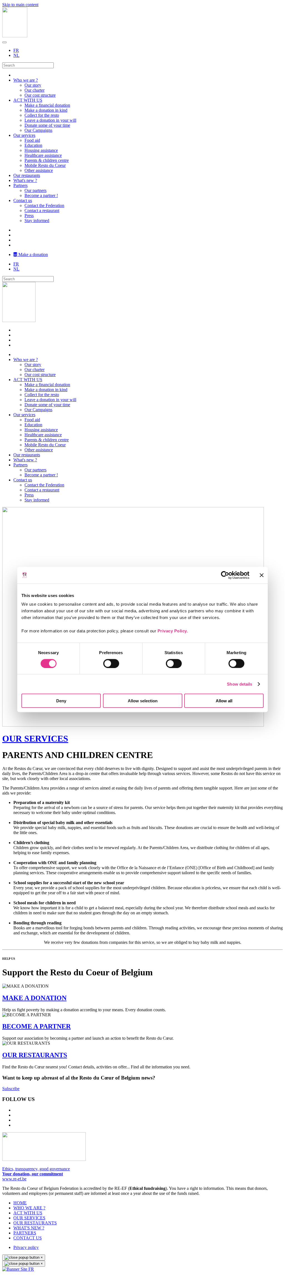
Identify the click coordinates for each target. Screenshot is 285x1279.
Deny (61, 700)
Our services (24, 135)
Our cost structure (40, 95)
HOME (20, 1202)
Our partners (35, 190)
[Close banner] (262, 575)
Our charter (34, 90)
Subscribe (10, 1088)
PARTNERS (24, 1233)
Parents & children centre (46, 160)
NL (16, 55)
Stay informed (36, 220)
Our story (32, 85)
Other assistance (38, 170)
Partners (20, 185)
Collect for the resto (41, 115)
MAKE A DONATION (34, 998)
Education (33, 145)
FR (16, 50)
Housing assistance (41, 150)
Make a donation (32, 254)
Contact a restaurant (41, 210)
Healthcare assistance (43, 155)
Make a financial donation (47, 105)
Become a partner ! (41, 195)
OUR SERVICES (35, 739)
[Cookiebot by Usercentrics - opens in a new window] (225, 575)
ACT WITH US (27, 100)
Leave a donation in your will (50, 120)
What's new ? (25, 180)
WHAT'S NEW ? (28, 1228)
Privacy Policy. (173, 630)
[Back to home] (14, 35)
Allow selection (143, 700)
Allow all (224, 700)
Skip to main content (20, 4)
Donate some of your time (47, 125)
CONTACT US (27, 1238)
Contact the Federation (44, 205)
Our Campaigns (38, 130)
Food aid (32, 140)
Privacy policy (26, 1247)
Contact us (22, 200)
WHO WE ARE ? (29, 1207)
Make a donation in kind (45, 110)
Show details (239, 683)
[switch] (111, 663)
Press (29, 215)
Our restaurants (26, 175)
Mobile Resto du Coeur (45, 165)
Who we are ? (25, 80)
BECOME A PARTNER (36, 1026)
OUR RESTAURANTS (34, 1055)
